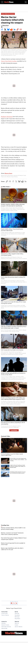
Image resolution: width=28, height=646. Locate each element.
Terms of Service (5, 615)
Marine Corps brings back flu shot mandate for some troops (13, 543)
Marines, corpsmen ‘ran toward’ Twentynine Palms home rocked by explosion (12, 533)
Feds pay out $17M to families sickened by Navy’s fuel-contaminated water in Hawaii (13, 327)
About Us (17, 623)
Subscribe (17, 613)
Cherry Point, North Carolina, (9, 61)
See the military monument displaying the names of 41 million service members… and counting (18, 459)
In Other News (5, 186)
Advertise (3, 623)
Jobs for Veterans (18, 626)
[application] (14, 445)
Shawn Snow (5, 25)
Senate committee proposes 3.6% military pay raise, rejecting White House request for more (13, 398)
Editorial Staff (4, 628)
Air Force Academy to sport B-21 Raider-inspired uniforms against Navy (12, 454)
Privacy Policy (4, 613)
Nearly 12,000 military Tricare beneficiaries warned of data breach (12, 229)
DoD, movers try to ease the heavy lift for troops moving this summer (13, 302)
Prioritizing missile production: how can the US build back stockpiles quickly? (17, 472)
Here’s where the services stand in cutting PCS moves (13, 277)
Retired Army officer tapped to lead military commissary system (12, 254)
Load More (14, 430)
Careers (16, 625)
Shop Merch (17, 618)
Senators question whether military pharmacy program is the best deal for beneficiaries (13, 205)
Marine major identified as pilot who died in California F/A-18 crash (12, 548)
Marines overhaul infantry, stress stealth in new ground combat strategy (13, 528)
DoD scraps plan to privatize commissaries (12, 350)
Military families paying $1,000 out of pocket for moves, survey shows (13, 373)
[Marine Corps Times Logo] (8, 2)
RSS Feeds (17, 616)
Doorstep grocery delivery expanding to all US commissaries (13, 423)
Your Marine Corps (8, 14)
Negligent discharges (7, 116)
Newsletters (17, 615)
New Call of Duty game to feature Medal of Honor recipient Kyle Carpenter (14, 538)
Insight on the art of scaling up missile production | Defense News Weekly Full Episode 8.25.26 (17, 466)
